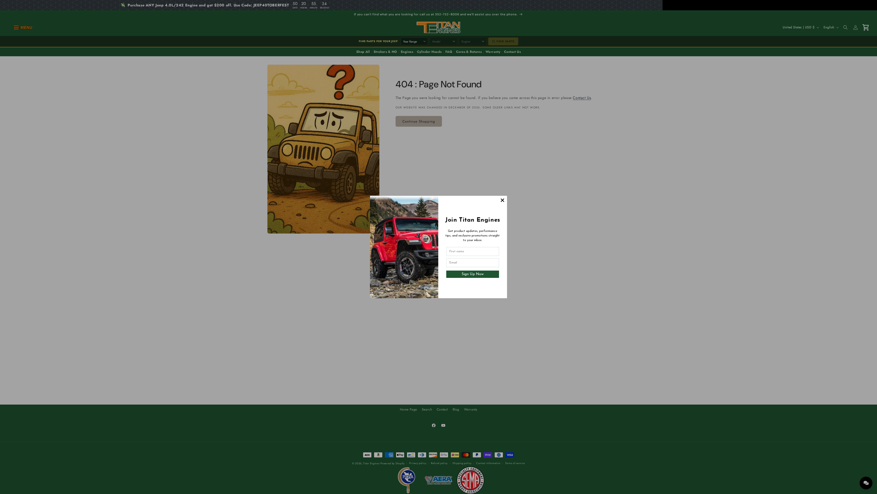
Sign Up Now (473, 274)
